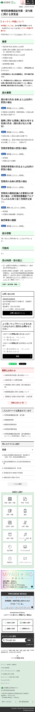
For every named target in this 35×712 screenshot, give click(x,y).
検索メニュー (32, 2)
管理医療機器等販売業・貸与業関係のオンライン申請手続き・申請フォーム (17, 435)
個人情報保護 (5, 667)
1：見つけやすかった (11, 349)
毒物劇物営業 (9, 420)
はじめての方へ (6, 680)
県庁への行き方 (7, 702)
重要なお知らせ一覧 (17, 403)
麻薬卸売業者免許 (10, 424)
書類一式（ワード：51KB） (16, 207)
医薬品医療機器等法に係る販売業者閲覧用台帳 (17, 462)
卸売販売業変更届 (10, 429)
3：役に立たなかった (11, 340)
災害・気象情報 (23, 2)
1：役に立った (9, 337)
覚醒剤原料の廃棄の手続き (12, 477)
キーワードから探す (9, 636)
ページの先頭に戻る (17, 658)
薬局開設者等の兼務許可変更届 (13, 473)
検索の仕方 (30, 644)
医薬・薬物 (23, 650)
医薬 (4, 450)
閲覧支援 (28, 2)
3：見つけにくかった (11, 351)
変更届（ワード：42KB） (16, 187)
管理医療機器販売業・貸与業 (14, 415)
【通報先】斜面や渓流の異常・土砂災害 (18, 396)
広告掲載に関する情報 (8, 674)
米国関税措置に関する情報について (16, 392)
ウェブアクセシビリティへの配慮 (11, 671)
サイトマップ (5, 683)
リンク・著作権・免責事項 (9, 664)
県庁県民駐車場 (24, 702)
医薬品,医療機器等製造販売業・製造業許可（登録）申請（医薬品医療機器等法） (17, 456)
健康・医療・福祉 (14, 650)
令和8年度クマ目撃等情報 (13, 380)
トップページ (4, 650)
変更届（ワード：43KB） (16, 108)
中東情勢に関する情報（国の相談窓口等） (17, 386)
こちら (19, 34)
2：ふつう (21, 337)
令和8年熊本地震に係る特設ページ (16, 375)
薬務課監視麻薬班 (9, 299)
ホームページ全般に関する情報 (10, 677)
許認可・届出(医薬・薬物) (10, 284)
